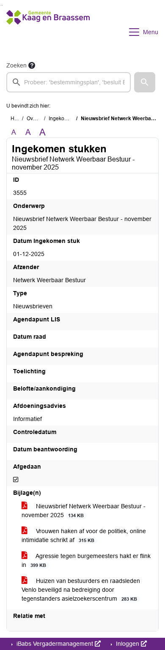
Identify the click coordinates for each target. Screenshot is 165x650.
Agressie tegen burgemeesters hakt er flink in (86, 560)
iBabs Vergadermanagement (55, 643)
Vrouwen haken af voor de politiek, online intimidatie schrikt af (84, 535)
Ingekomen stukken (71, 118)
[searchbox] (68, 82)
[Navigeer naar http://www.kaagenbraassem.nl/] (48, 32)
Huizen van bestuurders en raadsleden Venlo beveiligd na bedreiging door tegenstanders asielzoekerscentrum (81, 589)
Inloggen (127, 643)
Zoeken (16, 65)
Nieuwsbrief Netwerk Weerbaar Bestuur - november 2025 (84, 510)
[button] (144, 82)
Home (18, 118)
